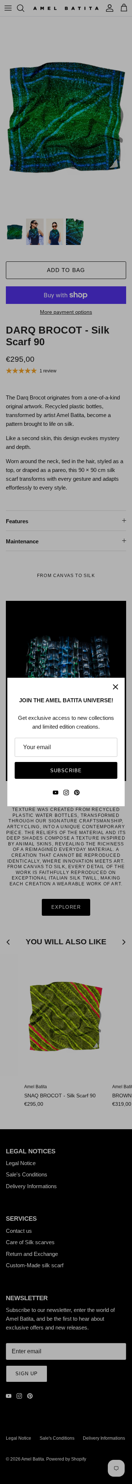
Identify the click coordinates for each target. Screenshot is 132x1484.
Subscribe (65, 770)
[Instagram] (66, 792)
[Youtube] (55, 792)
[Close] (115, 687)
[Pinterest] (77, 792)
